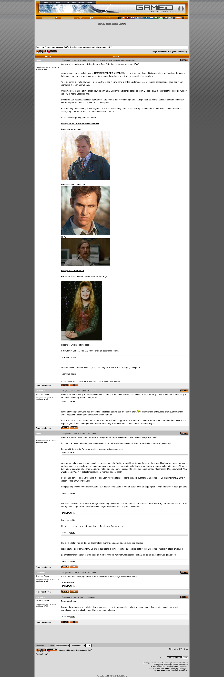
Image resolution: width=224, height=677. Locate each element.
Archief (58, 2)
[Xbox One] (156, 18)
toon (73, 357)
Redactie (65, 2)
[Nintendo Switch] (142, 18)
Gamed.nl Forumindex (45, 47)
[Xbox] (161, 18)
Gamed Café (62, 47)
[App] (165, 18)
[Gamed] (122, 18)
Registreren (85, 18)
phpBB (107, 676)
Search (108, 23)
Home (46, 2)
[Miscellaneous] (170, 18)
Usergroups (122, 23)
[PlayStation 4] (146, 18)
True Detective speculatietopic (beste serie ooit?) (91, 47)
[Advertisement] (112, 34)
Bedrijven (81, 2)
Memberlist (115, 23)
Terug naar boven (43, 385)
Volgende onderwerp (178, 52)
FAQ (103, 23)
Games (89, 2)
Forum (52, 2)
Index (100, 23)
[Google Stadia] (132, 18)
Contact (74, 2)
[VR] (137, 18)
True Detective (107, 64)
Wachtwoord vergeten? (100, 18)
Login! (77, 18)
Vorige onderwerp (159, 52)
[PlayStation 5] (151, 18)
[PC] (127, 18)
